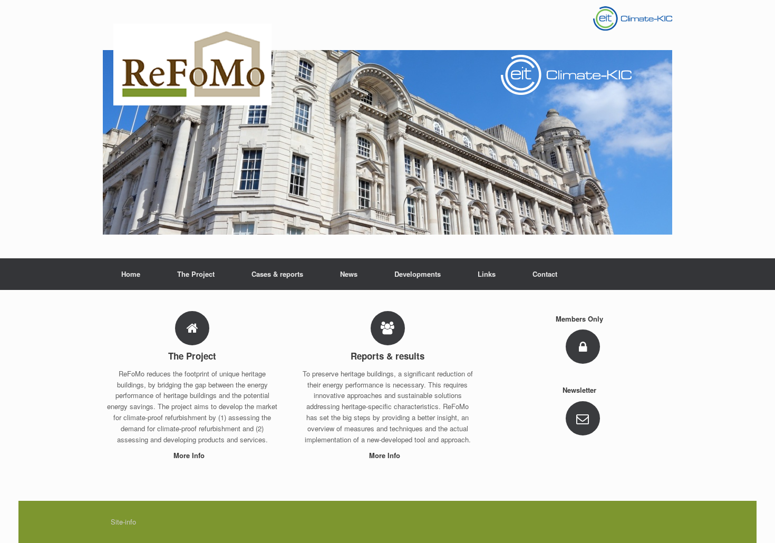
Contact (544, 274)
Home (130, 274)
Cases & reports (277, 274)
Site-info (123, 522)
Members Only (580, 319)
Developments (417, 274)
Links (487, 274)
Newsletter (580, 390)
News (348, 274)
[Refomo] (387, 129)
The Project (196, 274)
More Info (190, 455)
